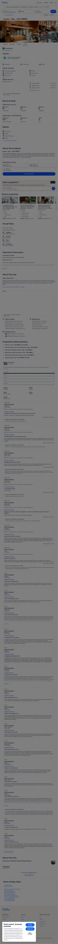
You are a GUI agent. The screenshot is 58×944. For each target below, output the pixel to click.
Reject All (30, 929)
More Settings (30, 933)
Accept (30, 924)
